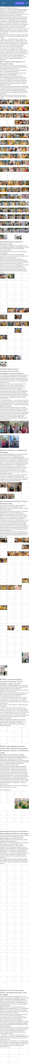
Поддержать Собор (20, 3)
